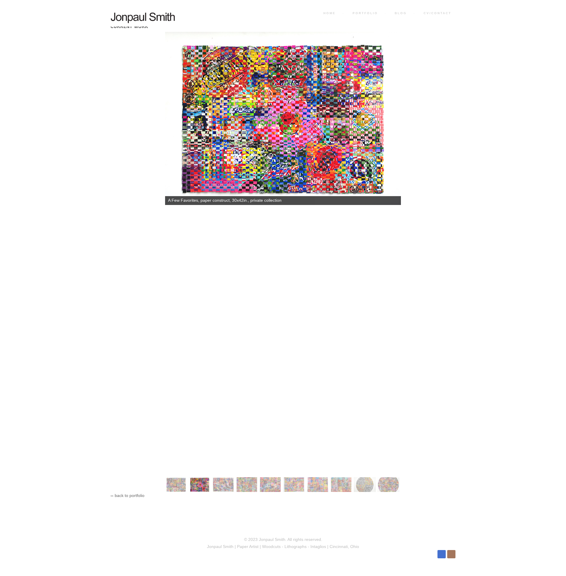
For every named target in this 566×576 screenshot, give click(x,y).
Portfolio (364, 13)
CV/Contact (436, 13)
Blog (400, 13)
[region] (283, 262)
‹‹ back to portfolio (127, 495)
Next (393, 483)
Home (329, 13)
